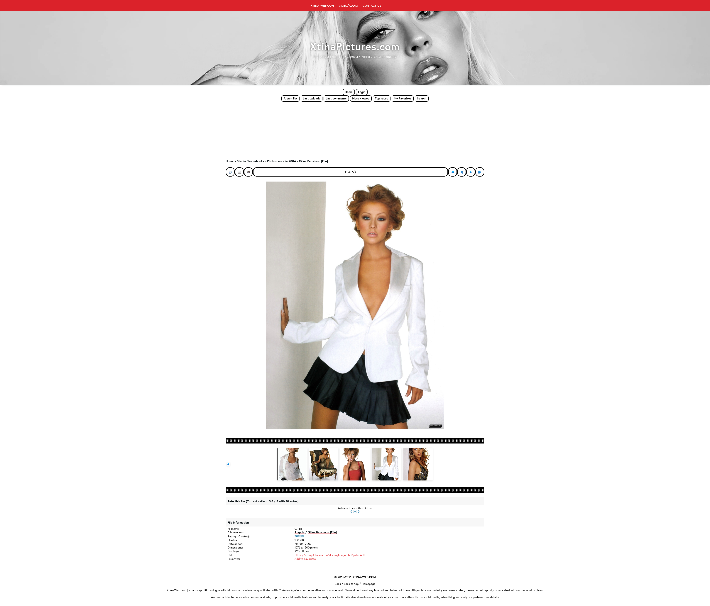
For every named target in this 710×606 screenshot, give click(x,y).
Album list (290, 98)
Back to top (351, 583)
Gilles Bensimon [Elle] (313, 161)
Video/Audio (348, 6)
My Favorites (402, 98)
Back (338, 583)
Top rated (381, 98)
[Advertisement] (355, 129)
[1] (351, 511)
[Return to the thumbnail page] (230, 171)
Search (421, 98)
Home (349, 92)
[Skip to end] (479, 171)
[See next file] (470, 171)
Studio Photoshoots (250, 161)
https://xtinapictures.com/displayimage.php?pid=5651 (330, 555)
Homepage (368, 583)
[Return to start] (452, 171)
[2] (354, 511)
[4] (358, 511)
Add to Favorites (305, 559)
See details (492, 597)
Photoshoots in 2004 (281, 161)
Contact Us (372, 6)
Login (361, 92)
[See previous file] (461, 171)
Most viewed (360, 98)
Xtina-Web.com (322, 6)
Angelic (300, 532)
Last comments (336, 98)
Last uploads (311, 98)
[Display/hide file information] (239, 171)
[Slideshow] (248, 171)
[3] (356, 511)
